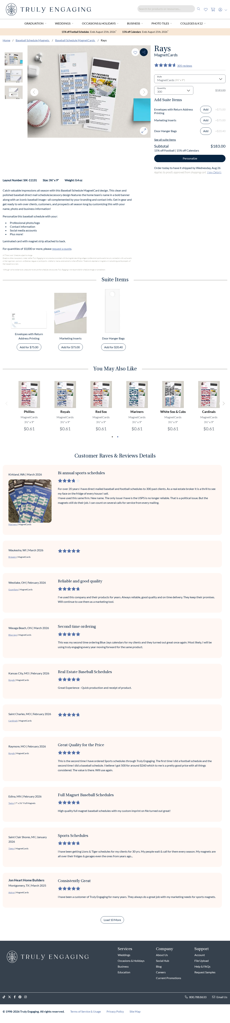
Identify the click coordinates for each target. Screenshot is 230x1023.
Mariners (12, 524)
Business (133, 23)
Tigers (11, 848)
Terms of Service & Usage (85, 1011)
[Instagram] (27, 997)
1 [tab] (112, 437)
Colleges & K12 (191, 23)
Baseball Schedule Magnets (33, 40)
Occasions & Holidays (99, 23)
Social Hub (162, 960)
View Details (214, 172)
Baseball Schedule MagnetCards (75, 40)
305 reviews (184, 65)
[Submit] (198, 8)
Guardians (13, 589)
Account (199, 955)
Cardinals (12, 720)
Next (144, 92)
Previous (34, 92)
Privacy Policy (115, 1011)
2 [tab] (117, 437)
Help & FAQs (202, 966)
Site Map (135, 1011)
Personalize (190, 158)
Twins (11, 803)
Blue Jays (12, 635)
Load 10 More (112, 919)
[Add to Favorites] (135, 52)
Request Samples (204, 972)
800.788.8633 (197, 997)
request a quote (61, 248)
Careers (161, 972)
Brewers (12, 557)
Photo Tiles (160, 23)
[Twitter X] (11, 997)
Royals (11, 680)
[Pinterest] (21, 997)
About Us (162, 955)
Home (6, 40)
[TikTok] (5, 997)
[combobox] (169, 8)
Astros (11, 892)
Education (124, 972)
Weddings (62, 23)
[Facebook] (16, 997)
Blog (159, 966)
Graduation (33, 23)
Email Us (222, 997)
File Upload (201, 960)
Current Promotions (168, 978)
